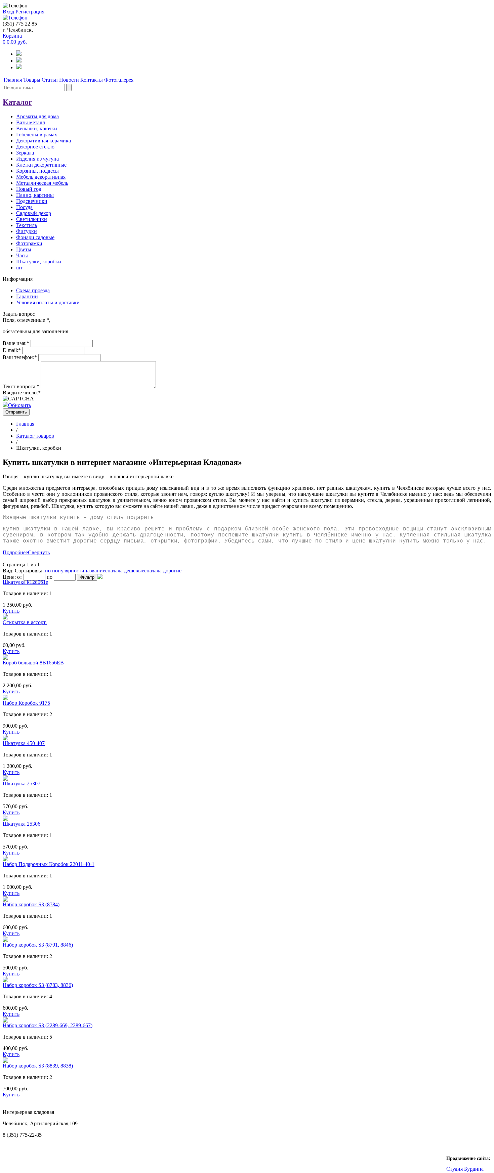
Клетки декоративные (41, 165)
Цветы (23, 249)
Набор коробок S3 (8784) (31, 904)
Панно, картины (35, 195)
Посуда (24, 207)
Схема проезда (33, 290)
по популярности (64, 570)
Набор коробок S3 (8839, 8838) (38, 1066)
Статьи (50, 80)
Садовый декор (33, 213)
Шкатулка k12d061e (25, 582)
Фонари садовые (35, 237)
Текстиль (26, 225)
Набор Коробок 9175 (26, 703)
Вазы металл (30, 122)
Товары (31, 80)
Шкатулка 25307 (21, 783)
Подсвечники (31, 201)
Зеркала (25, 153)
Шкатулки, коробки (38, 261)
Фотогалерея (118, 80)
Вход (8, 11)
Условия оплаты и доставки (48, 302)
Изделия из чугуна (37, 159)
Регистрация (29, 11)
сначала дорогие (162, 570)
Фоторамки (29, 243)
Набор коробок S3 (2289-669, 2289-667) (47, 1025)
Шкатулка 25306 (21, 824)
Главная (13, 80)
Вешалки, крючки (36, 128)
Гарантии (27, 296)
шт (19, 267)
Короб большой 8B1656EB (33, 662)
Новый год (28, 189)
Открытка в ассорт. (25, 622)
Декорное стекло (35, 146)
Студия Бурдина (465, 1169)
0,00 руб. (17, 42)
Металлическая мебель (42, 183)
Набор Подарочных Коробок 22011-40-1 (48, 864)
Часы (22, 255)
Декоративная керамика (43, 140)
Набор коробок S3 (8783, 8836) (38, 985)
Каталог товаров (35, 436)
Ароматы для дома (37, 116)
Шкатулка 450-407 (24, 743)
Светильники (31, 219)
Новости (69, 80)
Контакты (91, 80)
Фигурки (26, 231)
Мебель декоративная (41, 177)
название (94, 570)
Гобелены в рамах (36, 134)
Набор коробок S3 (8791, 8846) (38, 945)
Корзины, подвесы (37, 171)
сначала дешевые (124, 570)
